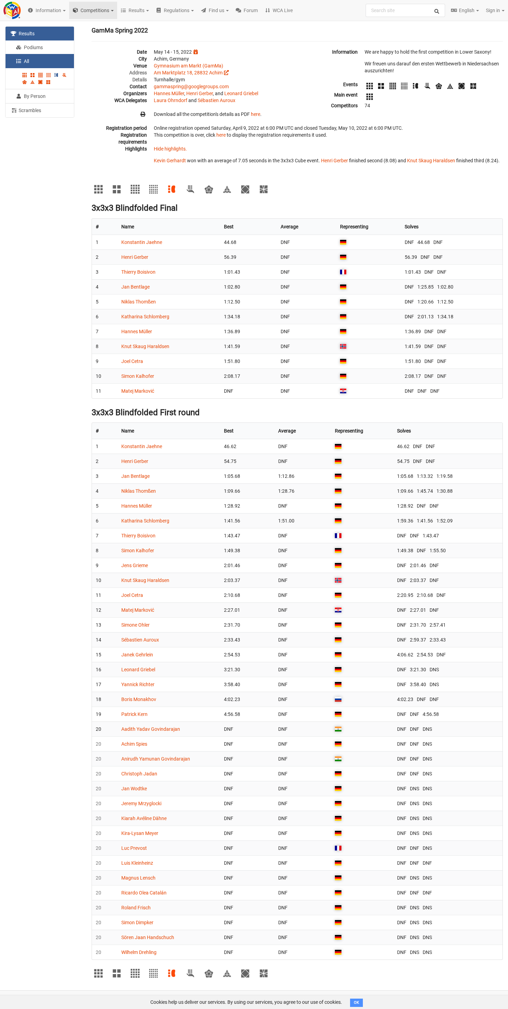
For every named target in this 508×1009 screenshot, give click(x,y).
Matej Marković (137, 391)
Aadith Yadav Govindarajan (150, 729)
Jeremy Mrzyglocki (141, 803)
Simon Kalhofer (137, 376)
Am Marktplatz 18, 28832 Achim (188, 72)
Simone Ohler (135, 625)
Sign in (493, 10)
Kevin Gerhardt (170, 160)
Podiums (33, 47)
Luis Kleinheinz (137, 863)
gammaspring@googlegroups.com (191, 86)
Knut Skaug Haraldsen (431, 160)
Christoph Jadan (139, 773)
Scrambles (29, 110)
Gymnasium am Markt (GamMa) (188, 66)
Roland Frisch (136, 907)
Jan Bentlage (135, 287)
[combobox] (405, 10)
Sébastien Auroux (216, 100)
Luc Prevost (134, 848)
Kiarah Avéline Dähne (144, 818)
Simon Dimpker (137, 922)
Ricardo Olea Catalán (144, 893)
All (26, 61)
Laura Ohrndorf (170, 100)
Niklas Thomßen (138, 301)
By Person (34, 96)
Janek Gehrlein (137, 654)
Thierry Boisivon (138, 272)
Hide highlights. (170, 149)
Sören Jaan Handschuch (147, 937)
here (255, 114)
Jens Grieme (134, 565)
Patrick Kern (134, 714)
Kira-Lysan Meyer (139, 833)
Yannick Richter (137, 684)
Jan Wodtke (134, 788)
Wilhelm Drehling (139, 952)
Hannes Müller (169, 93)
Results (26, 33)
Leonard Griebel (241, 93)
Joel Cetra (132, 361)
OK (356, 1002)
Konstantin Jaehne (141, 242)
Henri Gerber (199, 93)
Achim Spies (134, 744)
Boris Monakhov (138, 699)
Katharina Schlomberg (145, 316)
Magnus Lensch (138, 878)
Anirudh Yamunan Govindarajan (155, 759)
